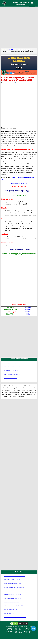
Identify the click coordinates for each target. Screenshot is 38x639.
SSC (16, 628)
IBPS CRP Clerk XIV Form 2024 (10, 363)
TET (20, 628)
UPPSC (20, 631)
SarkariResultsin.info (27, 626)
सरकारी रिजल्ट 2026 (21, 4)
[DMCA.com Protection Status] (19, 623)
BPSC (16, 632)
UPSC (16, 629)
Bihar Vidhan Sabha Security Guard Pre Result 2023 (15, 617)
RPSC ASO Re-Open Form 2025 (10, 378)
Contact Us (10, 629)
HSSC (16, 631)
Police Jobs (27, 629)
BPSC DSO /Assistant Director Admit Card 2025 (14, 587)
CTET (20, 629)
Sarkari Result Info (21, 3)
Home (4, 50)
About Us (10, 628)
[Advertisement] (19, 27)
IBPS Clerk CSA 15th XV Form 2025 (11, 370)
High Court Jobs (27, 632)
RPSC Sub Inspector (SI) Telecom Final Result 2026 (14, 576)
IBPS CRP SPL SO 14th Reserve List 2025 (12, 583)
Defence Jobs (17, 83)
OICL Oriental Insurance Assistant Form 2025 (13, 374)
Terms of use (10, 632)
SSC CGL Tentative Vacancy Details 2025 (12, 598)
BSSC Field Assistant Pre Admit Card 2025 (12, 591)
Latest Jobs (11, 50)
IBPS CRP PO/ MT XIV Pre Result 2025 (12, 366)
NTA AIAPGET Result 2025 (9, 613)
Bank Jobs (27, 628)
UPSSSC (20, 632)
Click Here (28, 307)
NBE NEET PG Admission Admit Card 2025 (12, 594)
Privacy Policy (9, 631)
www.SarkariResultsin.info (19, 183)
